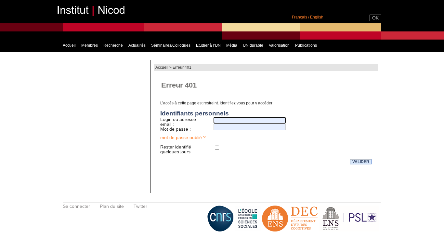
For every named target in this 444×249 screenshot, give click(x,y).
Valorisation (279, 45)
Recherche (113, 45)
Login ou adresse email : (178, 122)
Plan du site (112, 206)
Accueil (69, 45)
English (316, 17)
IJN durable (253, 45)
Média (231, 45)
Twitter (140, 206)
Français (299, 17)
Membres (89, 45)
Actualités (137, 45)
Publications (306, 45)
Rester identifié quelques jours (175, 149)
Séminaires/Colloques (170, 45)
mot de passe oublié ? (183, 137)
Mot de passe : (175, 129)
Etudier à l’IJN (208, 45)
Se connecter (76, 206)
